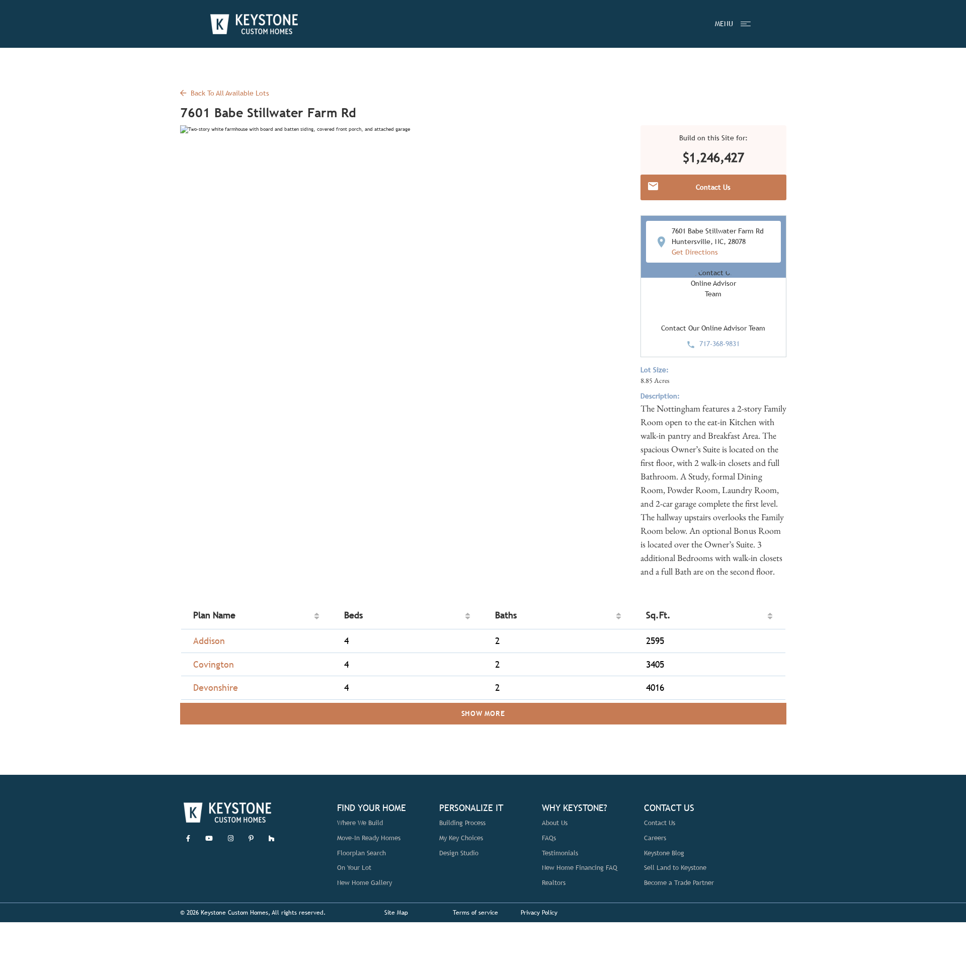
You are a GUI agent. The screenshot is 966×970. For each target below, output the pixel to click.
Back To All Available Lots (229, 93)
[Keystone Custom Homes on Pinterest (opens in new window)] (251, 838)
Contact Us (659, 823)
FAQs (549, 838)
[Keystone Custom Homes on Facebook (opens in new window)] (188, 838)
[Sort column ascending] (316, 616)
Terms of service (475, 912)
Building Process (462, 823)
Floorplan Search (361, 853)
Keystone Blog (664, 853)
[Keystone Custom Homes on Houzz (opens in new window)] (271, 838)
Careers (655, 838)
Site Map (396, 912)
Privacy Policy (539, 912)
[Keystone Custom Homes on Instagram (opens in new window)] (230, 838)
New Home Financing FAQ (579, 867)
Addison (209, 640)
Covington (213, 664)
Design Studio (458, 853)
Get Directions (695, 252)
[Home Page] (254, 24)
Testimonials (560, 853)
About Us (555, 823)
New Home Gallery (364, 882)
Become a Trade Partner (679, 882)
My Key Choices (461, 838)
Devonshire (215, 687)
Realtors (554, 882)
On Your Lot (354, 867)
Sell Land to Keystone (675, 867)
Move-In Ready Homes (368, 838)
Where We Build (360, 823)
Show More (483, 713)
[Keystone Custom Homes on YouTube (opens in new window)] (209, 838)
